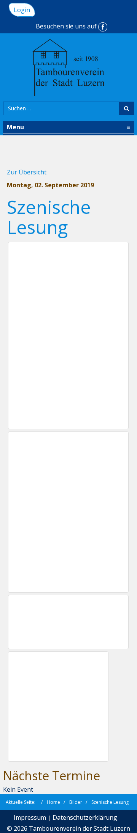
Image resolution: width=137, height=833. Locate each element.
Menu (68, 127)
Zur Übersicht (26, 172)
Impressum (30, 817)
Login (22, 10)
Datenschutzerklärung (85, 817)
